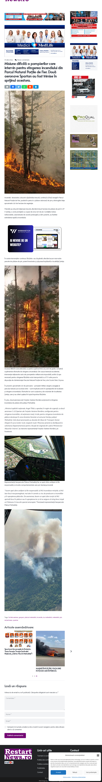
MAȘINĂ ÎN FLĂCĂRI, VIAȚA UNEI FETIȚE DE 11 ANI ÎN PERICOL (48, 669)
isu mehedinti (47, 617)
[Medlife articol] (34, 41)
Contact (40, 772)
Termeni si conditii (43, 755)
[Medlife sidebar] (84, 56)
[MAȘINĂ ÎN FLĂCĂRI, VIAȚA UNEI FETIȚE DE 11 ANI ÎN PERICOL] (50, 632)
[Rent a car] (84, 87)
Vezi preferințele (91, 772)
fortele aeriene (13, 617)
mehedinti (56, 617)
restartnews (8, 620)
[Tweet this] (18, 87)
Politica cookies (67, 777)
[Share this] (13, 87)
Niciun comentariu (23, 60)
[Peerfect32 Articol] (34, 16)
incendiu (39, 617)
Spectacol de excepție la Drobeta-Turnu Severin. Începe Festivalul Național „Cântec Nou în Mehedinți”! (18, 651)
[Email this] (7, 87)
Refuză (75, 772)
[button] (98, 755)
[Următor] (71, 651)
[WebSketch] (34, 239)
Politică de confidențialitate (79, 777)
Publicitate (41, 768)
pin (61, 617)
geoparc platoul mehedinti (27, 617)
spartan (15, 620)
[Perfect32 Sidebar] (84, 24)
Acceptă (58, 772)
